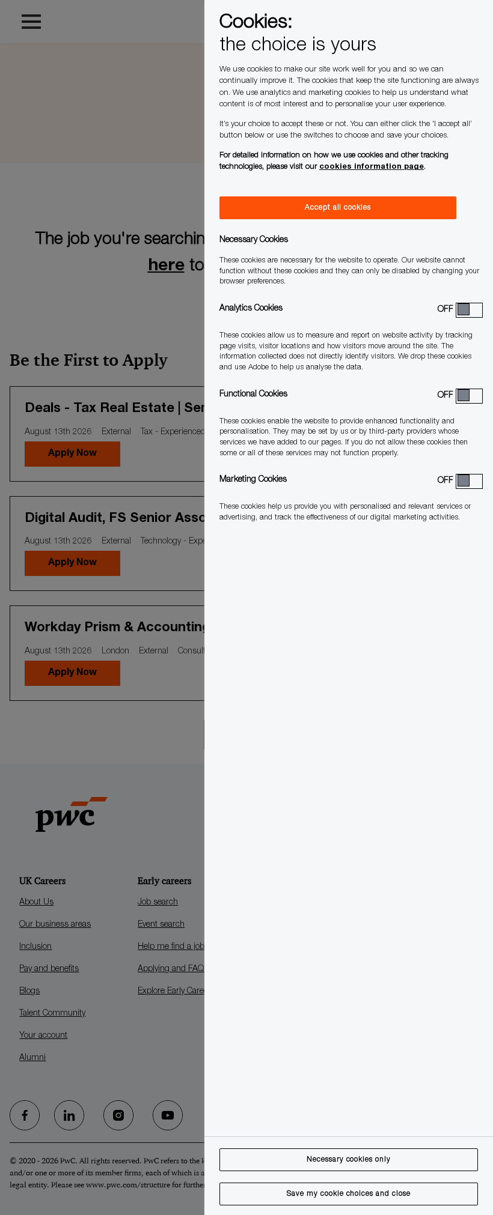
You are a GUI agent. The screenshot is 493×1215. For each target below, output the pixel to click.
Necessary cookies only (349, 1159)
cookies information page (371, 167)
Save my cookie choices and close (349, 1194)
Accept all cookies (338, 207)
